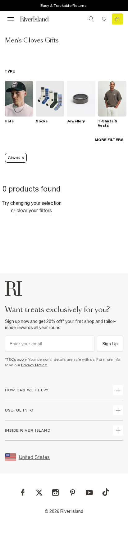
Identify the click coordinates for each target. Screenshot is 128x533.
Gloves (13, 158)
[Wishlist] (104, 19)
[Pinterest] (72, 492)
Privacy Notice (34, 365)
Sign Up (110, 343)
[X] (39, 492)
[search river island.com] (91, 18)
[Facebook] (23, 492)
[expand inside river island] (118, 430)
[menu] (10, 19)
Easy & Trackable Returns (63, 5)
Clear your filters (34, 210)
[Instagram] (55, 492)
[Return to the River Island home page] (38, 19)
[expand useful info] (118, 410)
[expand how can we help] (118, 390)
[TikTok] (105, 492)
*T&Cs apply (15, 359)
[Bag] (117, 18)
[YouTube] (89, 492)
